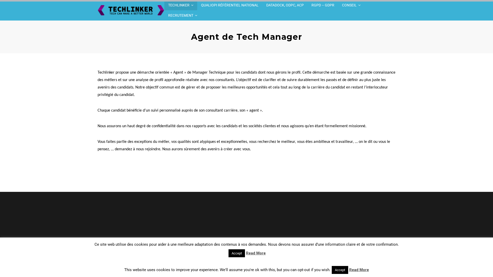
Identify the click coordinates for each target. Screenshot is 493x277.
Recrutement (180, 15)
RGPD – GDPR (322, 5)
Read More (256, 253)
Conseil (349, 5)
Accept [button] (237, 253)
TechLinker (178, 5)
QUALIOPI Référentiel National (230, 5)
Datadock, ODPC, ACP (285, 5)
